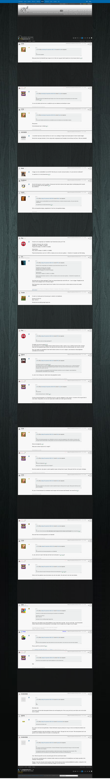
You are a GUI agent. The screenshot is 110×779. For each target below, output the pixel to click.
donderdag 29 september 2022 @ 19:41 (73, 87)
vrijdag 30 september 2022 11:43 (47, 360)
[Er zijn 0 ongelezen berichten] (87, 1)
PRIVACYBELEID (21, 775)
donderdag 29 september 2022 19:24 (48, 93)
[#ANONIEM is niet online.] (19, 132)
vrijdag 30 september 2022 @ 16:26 (73, 736)
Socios (51, 649)
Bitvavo (33, 41)
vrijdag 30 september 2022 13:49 (47, 699)
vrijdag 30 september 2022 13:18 (48, 657)
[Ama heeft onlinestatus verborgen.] (19, 88)
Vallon (22, 604)
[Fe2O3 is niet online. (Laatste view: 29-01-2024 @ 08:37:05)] (19, 193)
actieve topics (82, 41)
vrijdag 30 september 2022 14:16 (47, 721)
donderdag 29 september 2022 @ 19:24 (73, 43)
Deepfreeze (23, 180)
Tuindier (23, 292)
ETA (22, 256)
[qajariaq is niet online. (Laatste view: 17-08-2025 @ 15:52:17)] (19, 716)
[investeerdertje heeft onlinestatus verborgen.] (19, 694)
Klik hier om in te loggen (31, 3)
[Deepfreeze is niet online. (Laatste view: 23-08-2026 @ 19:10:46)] (19, 180)
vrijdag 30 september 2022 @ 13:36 (73, 631)
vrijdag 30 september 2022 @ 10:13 (73, 237)
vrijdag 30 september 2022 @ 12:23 (73, 519)
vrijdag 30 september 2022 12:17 (47, 458)
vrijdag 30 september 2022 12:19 (47, 480)
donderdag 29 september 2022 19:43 (48, 386)
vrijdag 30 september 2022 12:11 (47, 434)
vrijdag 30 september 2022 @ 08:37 (73, 131)
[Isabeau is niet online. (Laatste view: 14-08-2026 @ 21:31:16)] (19, 355)
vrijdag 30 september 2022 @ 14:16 (73, 693)
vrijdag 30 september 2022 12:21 (47, 526)
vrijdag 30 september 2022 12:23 (48, 546)
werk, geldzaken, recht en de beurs (27, 37)
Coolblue (29, 41)
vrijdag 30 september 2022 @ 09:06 (73, 192)
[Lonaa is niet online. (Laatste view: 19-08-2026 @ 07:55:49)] (19, 44)
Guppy (24, 631)
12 (85, 38)
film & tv (33, 1)
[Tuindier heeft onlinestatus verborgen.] (19, 292)
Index (19, 37)
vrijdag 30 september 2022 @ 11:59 (73, 354)
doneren (84, 3)
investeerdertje (24, 694)
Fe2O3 (22, 192)
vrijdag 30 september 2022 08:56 (47, 198)
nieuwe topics (88, 41)
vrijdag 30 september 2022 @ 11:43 (73, 329)
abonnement (21, 41)
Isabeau (23, 354)
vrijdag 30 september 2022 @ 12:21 (73, 474)
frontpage (21, 1)
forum (42, 1)
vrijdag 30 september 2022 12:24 (47, 566)
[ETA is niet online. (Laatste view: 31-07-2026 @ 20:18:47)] (19, 257)
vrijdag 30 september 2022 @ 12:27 (73, 560)
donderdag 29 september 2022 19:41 (48, 115)
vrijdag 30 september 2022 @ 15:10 (73, 715)
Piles (22, 238)
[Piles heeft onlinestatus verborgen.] (19, 238)
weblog (38, 1)
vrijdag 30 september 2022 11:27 (47, 610)
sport (25, 1)
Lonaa (22, 43)
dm (58, 1)
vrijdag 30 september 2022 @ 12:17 (73, 428)
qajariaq (23, 715)
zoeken (55, 1)
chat (51, 1)
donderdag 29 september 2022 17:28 (49, 49)
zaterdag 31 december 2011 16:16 (40, 649)
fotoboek (47, 1)
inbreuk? (89, 3)
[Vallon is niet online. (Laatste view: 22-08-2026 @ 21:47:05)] (19, 605)
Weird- (22, 168)
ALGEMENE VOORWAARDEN (32, 775)
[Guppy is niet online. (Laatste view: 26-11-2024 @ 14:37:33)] (19, 632)
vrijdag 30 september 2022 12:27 (47, 637)
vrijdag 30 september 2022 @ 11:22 (73, 256)
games (29, 1)
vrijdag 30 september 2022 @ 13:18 (73, 604)
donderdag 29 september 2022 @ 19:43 (73, 108)
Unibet (26, 41)
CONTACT (41, 775)
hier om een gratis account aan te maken (43, 3)
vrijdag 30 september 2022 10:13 (47, 262)
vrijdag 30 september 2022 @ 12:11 (73, 380)
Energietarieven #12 (25, 39)
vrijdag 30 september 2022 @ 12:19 (73, 452)
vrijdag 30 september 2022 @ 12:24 (73, 540)
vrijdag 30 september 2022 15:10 (47, 742)
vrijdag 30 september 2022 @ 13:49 (73, 651)
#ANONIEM (24, 132)
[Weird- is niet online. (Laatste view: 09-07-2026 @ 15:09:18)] (19, 168)
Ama (60, 49)
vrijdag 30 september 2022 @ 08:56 (73, 167)
